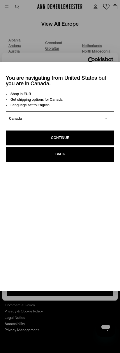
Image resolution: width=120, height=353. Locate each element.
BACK (60, 154)
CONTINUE (60, 138)
